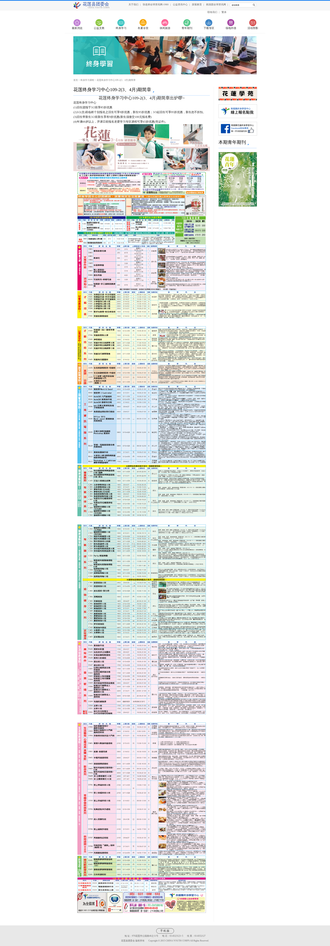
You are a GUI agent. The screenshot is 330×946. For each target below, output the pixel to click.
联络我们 (212, 12)
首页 (75, 80)
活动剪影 (252, 28)
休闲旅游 (165, 28)
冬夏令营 (143, 28)
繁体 (224, 12)
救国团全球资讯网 (216, 4)
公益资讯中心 (180, 4)
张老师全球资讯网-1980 (156, 4)
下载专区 (209, 28)
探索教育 (197, 4)
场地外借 (231, 28)
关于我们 (133, 4)
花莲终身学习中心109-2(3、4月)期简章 (116, 80)
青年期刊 (187, 28)
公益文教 (99, 28)
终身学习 (121, 28)
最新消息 (77, 28)
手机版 (165, 930)
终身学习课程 (87, 80)
